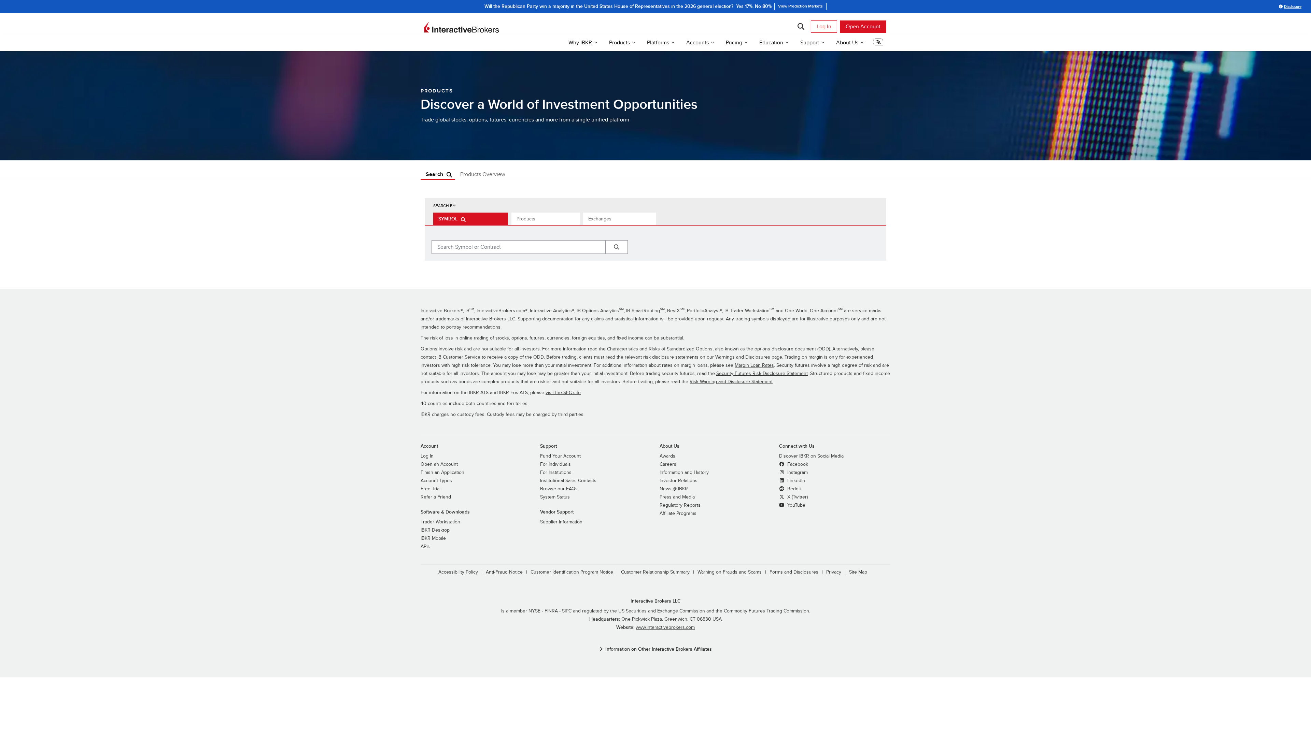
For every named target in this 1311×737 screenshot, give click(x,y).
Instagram (797, 472)
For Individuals (555, 464)
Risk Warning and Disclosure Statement (731, 382)
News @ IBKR (674, 489)
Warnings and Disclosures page (748, 357)
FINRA (551, 611)
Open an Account (439, 464)
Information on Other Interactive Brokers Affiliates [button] (658, 649)
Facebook (797, 464)
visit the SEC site (563, 392)
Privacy (833, 572)
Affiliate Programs (678, 513)
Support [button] (809, 42)
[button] (878, 43)
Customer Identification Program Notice (572, 572)
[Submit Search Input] (616, 247)
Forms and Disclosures (794, 572)
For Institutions (556, 472)
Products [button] (619, 42)
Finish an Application (442, 472)
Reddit (793, 489)
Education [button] (771, 42)
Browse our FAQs (559, 489)
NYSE (534, 611)
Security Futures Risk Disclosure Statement (762, 373)
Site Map (858, 572)
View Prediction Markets (731, 6)
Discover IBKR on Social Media (811, 456)
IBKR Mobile (433, 538)
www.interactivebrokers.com (665, 627)
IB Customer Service (458, 357)
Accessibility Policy (458, 572)
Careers (668, 464)
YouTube (795, 505)
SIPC (567, 611)
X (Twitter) (797, 497)
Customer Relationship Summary (655, 572)
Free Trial (430, 489)
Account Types (436, 480)
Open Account (863, 26)
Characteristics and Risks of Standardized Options (660, 349)
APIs (425, 546)
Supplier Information (561, 522)
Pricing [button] (734, 42)
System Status (555, 497)
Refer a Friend (436, 497)
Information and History (684, 472)
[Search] (800, 26)
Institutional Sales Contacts (568, 480)
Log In (824, 26)
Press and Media (677, 497)
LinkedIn (795, 480)
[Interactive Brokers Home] (461, 27)
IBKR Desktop (435, 530)
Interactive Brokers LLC (656, 601)
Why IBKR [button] (580, 42)
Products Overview (482, 174)
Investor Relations (678, 480)
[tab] (470, 219)
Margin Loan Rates (754, 365)
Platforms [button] (658, 42)
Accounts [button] (697, 42)
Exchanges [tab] (599, 219)
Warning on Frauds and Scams (729, 572)
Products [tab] (526, 219)
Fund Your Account (560, 456)
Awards (667, 456)
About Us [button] (847, 42)
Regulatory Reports (680, 505)
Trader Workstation (440, 522)
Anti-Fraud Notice (504, 572)
